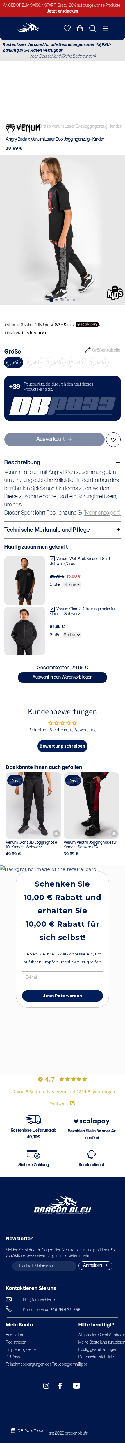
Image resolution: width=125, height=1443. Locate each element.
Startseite (13, 126)
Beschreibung (22, 462)
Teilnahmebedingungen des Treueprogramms (43, 1364)
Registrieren (16, 1342)
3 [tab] (62, 299)
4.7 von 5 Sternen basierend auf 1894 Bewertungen (62, 1092)
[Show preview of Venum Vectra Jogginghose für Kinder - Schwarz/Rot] (114, 833)
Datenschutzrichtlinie (96, 1357)
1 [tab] (51, 299)
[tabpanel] (62, 230)
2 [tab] (57, 299)
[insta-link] (43, 1386)
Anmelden (14, 1335)
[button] (105, 28)
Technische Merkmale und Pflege (47, 530)
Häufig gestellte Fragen (97, 1349)
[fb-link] (57, 1386)
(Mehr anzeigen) (102, 512)
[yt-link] (72, 1386)
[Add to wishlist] (113, 439)
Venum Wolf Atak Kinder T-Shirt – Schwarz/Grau (81, 561)
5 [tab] (74, 299)
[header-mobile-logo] (28, 30)
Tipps (83, 1364)
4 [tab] (68, 299)
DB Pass (13, 1357)
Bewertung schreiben (62, 746)
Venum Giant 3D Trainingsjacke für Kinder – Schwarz (83, 611)
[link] (62, 398)
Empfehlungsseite (21, 1349)
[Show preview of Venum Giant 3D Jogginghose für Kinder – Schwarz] (56, 833)
